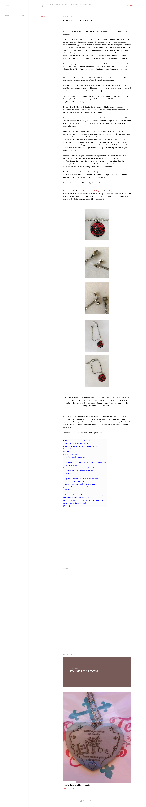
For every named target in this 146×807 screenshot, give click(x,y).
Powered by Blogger (89, 801)
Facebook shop (93, 191)
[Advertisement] (97, 634)
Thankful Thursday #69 (78, 784)
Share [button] (43, 17)
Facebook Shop (60, 5)
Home (50, 5)
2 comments (78, 675)
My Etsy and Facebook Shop (80, 5)
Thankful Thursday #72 (84, 671)
